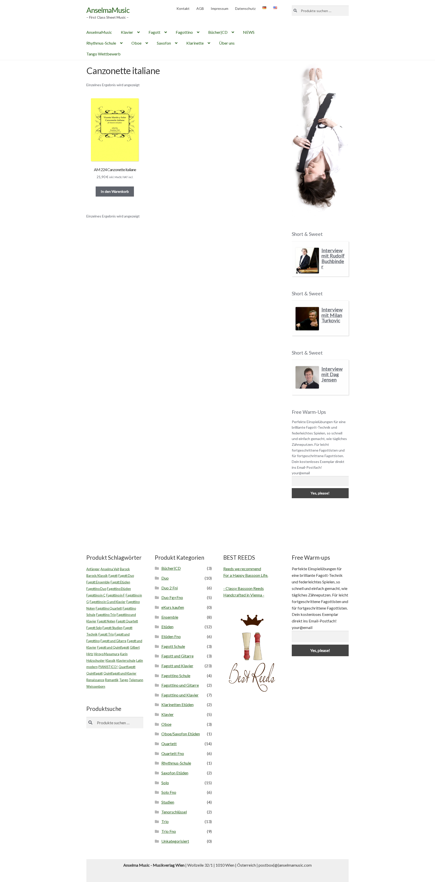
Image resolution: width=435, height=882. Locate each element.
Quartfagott (127, 667)
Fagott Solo (94, 628)
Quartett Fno (172, 753)
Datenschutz (245, 8)
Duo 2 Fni (169, 587)
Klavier (127, 32)
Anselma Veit (109, 569)
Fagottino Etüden (119, 589)
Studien (167, 802)
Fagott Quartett (127, 621)
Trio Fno (168, 831)
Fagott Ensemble (98, 582)
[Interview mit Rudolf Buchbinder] (307, 260)
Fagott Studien (112, 628)
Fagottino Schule (175, 675)
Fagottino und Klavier (180, 694)
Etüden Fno (171, 636)
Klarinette (195, 43)
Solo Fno (168, 792)
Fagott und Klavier (177, 665)
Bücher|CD (218, 32)
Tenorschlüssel (174, 811)
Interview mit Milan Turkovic (332, 315)
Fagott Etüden (120, 582)
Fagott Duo (126, 576)
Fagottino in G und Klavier (108, 602)
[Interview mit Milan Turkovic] (307, 319)
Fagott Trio (106, 634)
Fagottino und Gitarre (180, 685)
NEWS (249, 32)
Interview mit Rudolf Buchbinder (333, 258)
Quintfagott (94, 673)
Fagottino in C (95, 595)
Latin (139, 660)
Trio (165, 821)
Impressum (219, 8)
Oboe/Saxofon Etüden (180, 733)
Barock (125, 569)
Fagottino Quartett (109, 608)
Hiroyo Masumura (106, 654)
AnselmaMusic (108, 10)
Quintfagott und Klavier (119, 673)
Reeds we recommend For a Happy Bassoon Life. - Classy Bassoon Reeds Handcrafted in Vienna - (245, 581)
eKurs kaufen (172, 607)
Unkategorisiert (175, 841)
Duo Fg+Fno (172, 597)
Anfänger (93, 569)
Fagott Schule (173, 646)
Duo (165, 578)
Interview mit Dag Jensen (332, 374)
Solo (165, 782)
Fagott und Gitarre (113, 641)
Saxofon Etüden (174, 772)
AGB (200, 8)
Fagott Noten (106, 621)
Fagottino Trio (106, 615)
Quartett (169, 743)
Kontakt (183, 8)
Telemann (136, 680)
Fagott (154, 32)
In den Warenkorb (115, 191)
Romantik (112, 680)
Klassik (110, 660)
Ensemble (169, 617)
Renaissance (95, 680)
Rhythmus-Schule (101, 43)
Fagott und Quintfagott (113, 647)
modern (92, 667)
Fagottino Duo (96, 589)
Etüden (167, 626)
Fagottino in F (115, 595)
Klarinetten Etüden (177, 704)
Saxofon (164, 43)
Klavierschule (125, 660)
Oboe (136, 43)
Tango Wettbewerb (103, 53)
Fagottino (184, 32)
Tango (123, 680)
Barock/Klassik (97, 576)
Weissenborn (95, 686)
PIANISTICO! (108, 667)
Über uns (227, 43)
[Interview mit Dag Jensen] (307, 377)
